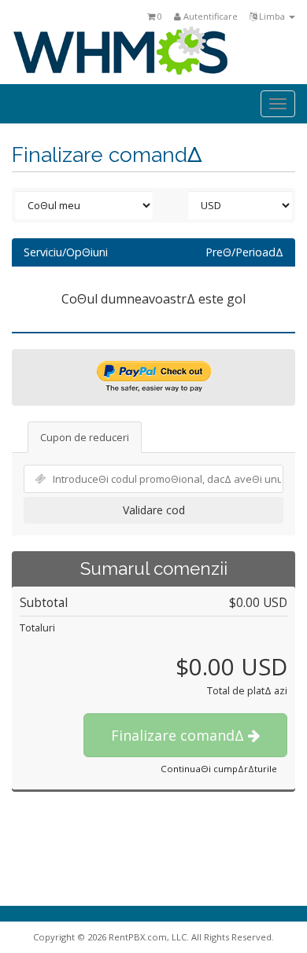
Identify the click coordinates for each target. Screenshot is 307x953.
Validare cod (154, 509)
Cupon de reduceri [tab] (84, 437)
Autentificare (209, 16)
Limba (272, 16)
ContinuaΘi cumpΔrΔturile (219, 769)
